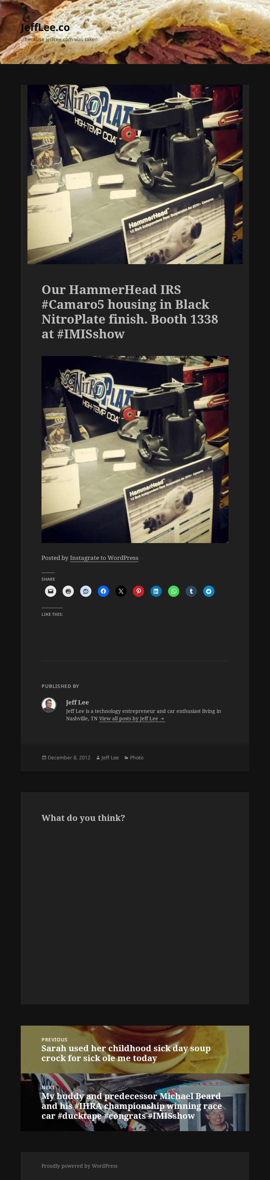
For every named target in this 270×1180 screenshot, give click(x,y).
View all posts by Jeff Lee (129, 718)
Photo (136, 757)
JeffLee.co (45, 27)
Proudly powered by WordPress (79, 1165)
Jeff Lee (110, 757)
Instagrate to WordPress (104, 558)
